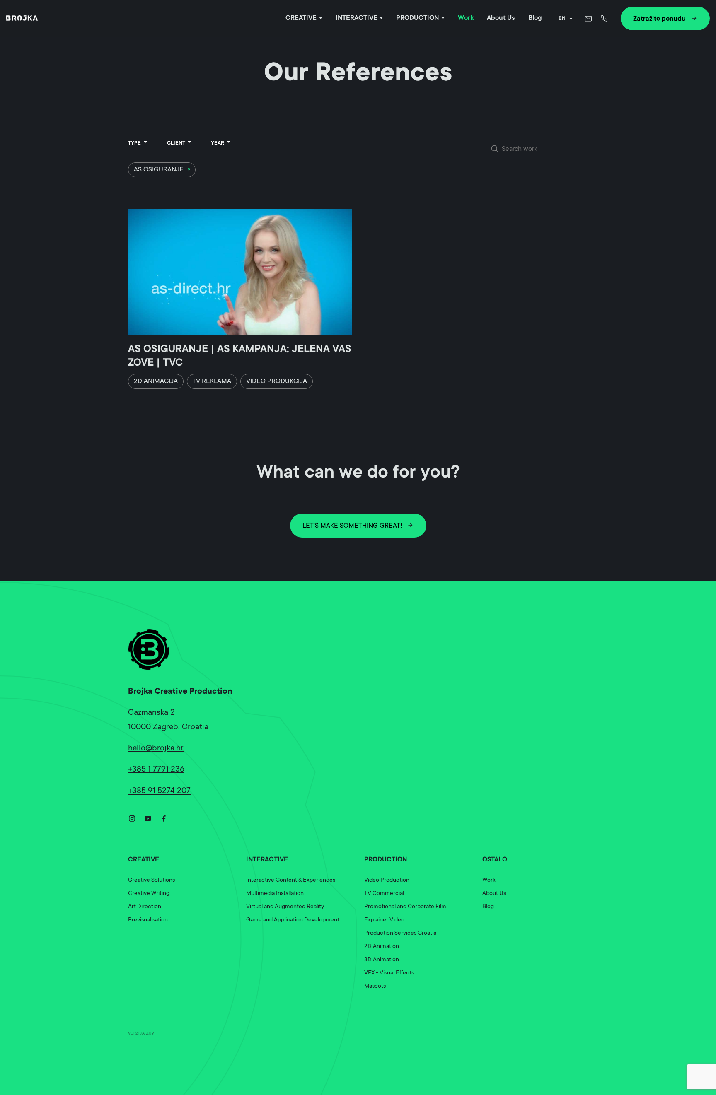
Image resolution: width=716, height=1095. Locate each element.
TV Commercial (384, 893)
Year (218, 143)
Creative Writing (148, 893)
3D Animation (381, 960)
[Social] (132, 818)
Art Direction (144, 907)
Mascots (375, 986)
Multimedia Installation (275, 893)
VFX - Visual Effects (389, 973)
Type (135, 143)
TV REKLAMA (211, 381)
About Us (501, 18)
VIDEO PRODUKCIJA (276, 381)
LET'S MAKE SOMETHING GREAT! (352, 526)
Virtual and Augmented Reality (285, 907)
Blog (535, 18)
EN (562, 19)
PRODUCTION (417, 18)
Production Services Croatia (400, 933)
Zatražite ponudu (659, 19)
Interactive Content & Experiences (290, 880)
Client (176, 143)
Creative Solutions (151, 880)
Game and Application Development (292, 920)
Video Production (386, 880)
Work (466, 18)
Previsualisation (148, 920)
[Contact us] (588, 18)
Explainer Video (384, 920)
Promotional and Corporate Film (405, 907)
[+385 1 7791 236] (605, 18)
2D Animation (381, 946)
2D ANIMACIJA (156, 381)
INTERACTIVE (356, 18)
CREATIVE (301, 18)
